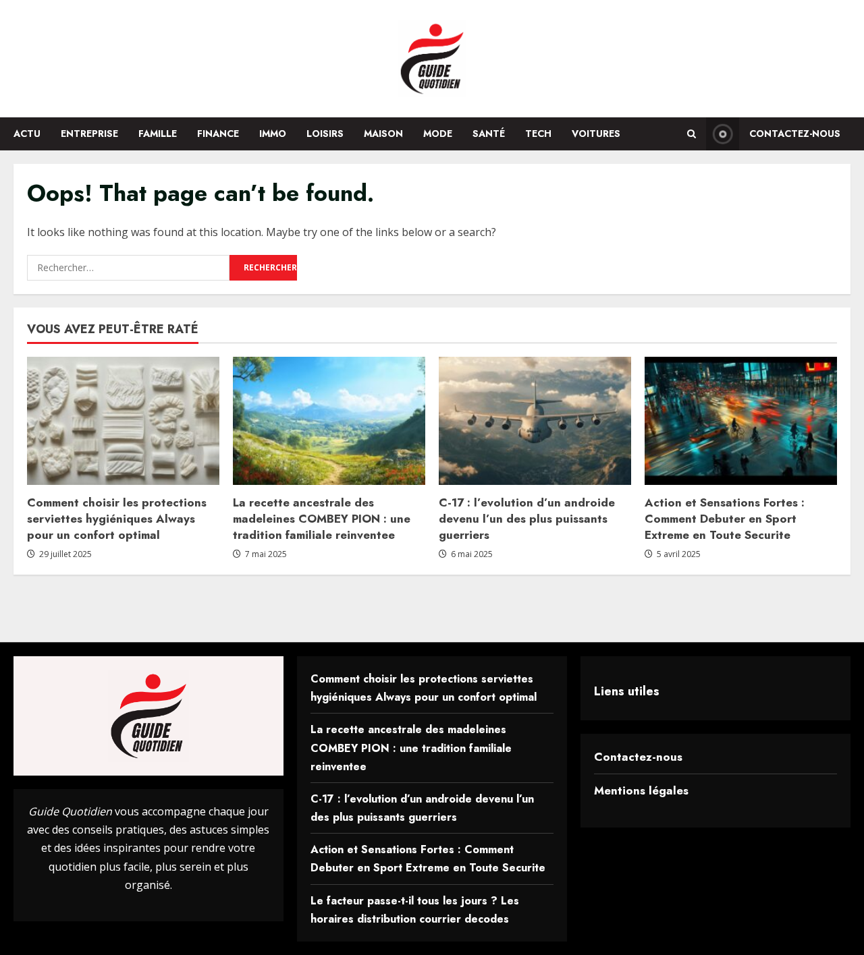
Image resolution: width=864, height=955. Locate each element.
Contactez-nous (794, 133)
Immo (272, 133)
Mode (437, 133)
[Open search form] (691, 134)
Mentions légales (641, 790)
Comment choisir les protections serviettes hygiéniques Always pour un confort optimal (117, 518)
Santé (489, 133)
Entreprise (89, 133)
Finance (218, 133)
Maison (383, 133)
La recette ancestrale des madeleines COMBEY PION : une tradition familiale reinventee (321, 518)
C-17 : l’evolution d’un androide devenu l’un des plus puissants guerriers (527, 518)
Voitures (596, 133)
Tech (538, 133)
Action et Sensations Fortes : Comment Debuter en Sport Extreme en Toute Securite (725, 518)
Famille (157, 133)
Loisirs (325, 133)
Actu (27, 133)
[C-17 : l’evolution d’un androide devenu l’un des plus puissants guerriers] (535, 421)
